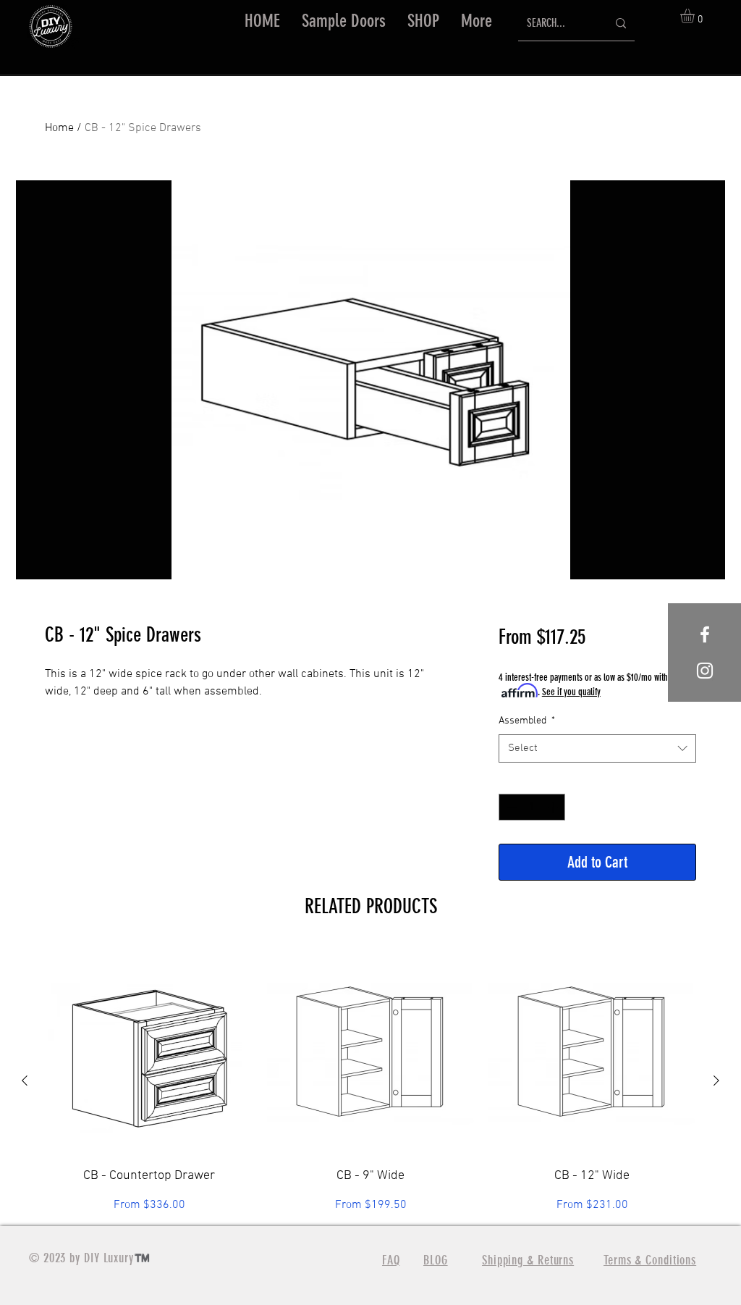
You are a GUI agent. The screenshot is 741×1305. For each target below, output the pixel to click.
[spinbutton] (532, 807)
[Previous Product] (24, 1080)
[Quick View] (149, 1051)
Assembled (527, 721)
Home (59, 128)
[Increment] (554, 807)
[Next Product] (716, 1080)
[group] (370, 1080)
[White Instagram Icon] (705, 670)
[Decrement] (510, 807)
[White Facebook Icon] (705, 634)
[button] (423, 21)
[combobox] (597, 748)
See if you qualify (571, 692)
